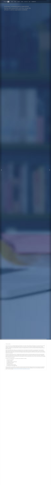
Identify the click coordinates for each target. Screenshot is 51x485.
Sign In (29, 1)
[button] (1, 169)
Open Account (26, 1)
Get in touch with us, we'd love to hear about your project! (21, 368)
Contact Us (18, 1)
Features (15, 1)
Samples (22, 1)
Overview (12, 1)
